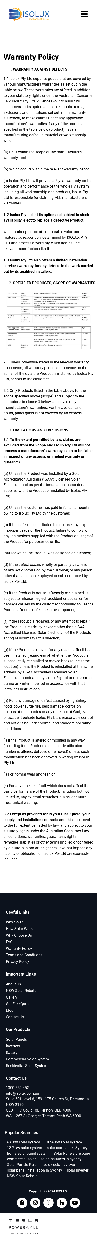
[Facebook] (22, 1203)
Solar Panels (16, 1039)
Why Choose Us (19, 935)
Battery (12, 1052)
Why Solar (14, 922)
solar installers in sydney (60, 1159)
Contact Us (15, 1017)
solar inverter (77, 1170)
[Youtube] (75, 1203)
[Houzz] (62, 1203)
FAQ (9, 942)
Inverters (13, 1046)
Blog (9, 1010)
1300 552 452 (17, 1088)
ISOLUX (61, 1191)
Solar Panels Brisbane (71, 1153)
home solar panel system (28, 1153)
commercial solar (21, 1159)
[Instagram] (35, 1203)
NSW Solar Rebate (21, 990)
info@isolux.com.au (22, 1093)
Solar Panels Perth (22, 1164)
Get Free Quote (18, 1004)
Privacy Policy (17, 961)
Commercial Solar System (27, 1059)
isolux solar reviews (58, 1164)
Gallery (11, 997)
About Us (13, 984)
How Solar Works (20, 929)
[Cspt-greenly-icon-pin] (48, 1203)
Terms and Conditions (24, 955)
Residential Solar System (26, 1065)
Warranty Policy (19, 948)
